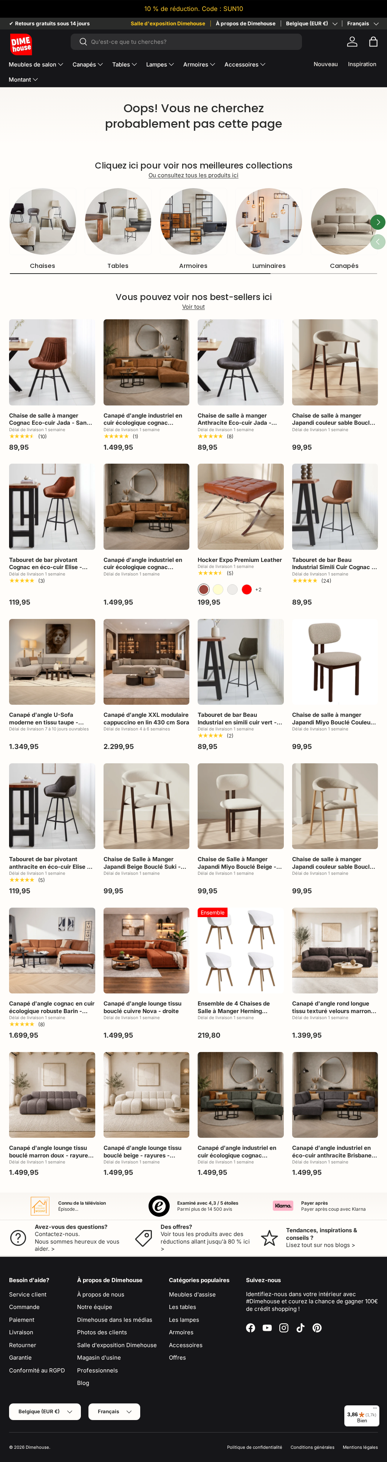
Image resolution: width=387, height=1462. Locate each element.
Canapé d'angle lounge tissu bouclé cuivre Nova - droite (142, 1007)
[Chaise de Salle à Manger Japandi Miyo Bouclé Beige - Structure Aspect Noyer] (241, 806)
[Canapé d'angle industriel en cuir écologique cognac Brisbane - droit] (147, 362)
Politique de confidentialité (254, 1447)
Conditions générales (312, 1447)
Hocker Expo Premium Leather (240, 559)
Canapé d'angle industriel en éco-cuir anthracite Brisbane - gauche (334, 1155)
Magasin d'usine (99, 1357)
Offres (177, 1357)
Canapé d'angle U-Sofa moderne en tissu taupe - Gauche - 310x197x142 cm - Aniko (48, 726)
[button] (373, 41)
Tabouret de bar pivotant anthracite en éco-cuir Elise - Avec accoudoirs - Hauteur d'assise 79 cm (49, 870)
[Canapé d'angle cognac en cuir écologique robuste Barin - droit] (52, 951)
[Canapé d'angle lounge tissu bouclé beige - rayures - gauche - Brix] (147, 1095)
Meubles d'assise (192, 1294)
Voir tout (193, 306)
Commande (24, 1306)
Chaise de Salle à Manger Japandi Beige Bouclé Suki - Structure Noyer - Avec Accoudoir (142, 870)
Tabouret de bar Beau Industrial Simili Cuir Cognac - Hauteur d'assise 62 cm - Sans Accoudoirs (334, 571)
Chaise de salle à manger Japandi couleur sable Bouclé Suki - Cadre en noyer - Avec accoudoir (332, 426)
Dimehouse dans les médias (114, 1319)
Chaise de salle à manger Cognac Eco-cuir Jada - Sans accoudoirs (49, 423)
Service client (27, 1294)
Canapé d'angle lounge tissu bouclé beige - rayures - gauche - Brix (142, 1155)
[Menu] (374, 1409)
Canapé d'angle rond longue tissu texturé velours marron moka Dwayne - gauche (331, 1011)
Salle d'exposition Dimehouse (168, 23)
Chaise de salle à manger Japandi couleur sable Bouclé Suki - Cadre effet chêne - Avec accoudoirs (332, 870)
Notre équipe (94, 1306)
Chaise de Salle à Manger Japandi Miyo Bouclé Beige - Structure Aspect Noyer (237, 866)
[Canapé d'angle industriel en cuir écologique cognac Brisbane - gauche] (147, 507)
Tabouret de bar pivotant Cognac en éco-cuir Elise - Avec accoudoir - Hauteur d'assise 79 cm (45, 571)
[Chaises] (42, 221)
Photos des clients (102, 1332)
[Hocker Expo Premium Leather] (241, 507)
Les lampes (184, 1319)
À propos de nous (100, 1294)
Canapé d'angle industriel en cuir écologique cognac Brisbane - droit (143, 423)
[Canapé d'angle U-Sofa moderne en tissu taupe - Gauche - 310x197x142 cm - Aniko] (52, 662)
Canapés (344, 265)
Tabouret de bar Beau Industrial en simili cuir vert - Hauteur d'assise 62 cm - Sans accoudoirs (240, 726)
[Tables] (118, 221)
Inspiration (362, 64)
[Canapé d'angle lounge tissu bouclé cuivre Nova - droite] (147, 951)
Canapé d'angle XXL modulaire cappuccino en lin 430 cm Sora (146, 718)
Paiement (21, 1319)
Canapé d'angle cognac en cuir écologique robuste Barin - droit (51, 1011)
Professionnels (97, 1370)
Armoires (193, 265)
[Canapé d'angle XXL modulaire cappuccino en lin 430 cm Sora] (147, 662)
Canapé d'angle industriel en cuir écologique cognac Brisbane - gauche (143, 567)
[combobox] (186, 42)
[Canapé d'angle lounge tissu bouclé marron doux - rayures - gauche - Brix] (52, 1095)
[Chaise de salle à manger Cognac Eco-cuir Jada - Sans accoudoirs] (52, 362)
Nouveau (326, 64)
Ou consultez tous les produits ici (193, 175)
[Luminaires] (269, 221)
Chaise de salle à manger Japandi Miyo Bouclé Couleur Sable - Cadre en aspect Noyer (334, 722)
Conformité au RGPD (37, 1370)
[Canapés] (344, 221)
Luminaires (269, 265)
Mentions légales (360, 1447)
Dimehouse (37, 1447)
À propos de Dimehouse (246, 23)
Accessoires (186, 1345)
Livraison (21, 1332)
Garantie (20, 1357)
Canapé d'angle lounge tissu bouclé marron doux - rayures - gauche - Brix (50, 1155)
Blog (83, 1382)
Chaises (42, 265)
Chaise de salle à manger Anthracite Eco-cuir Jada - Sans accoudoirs (234, 423)
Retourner (22, 1345)
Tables (117, 265)
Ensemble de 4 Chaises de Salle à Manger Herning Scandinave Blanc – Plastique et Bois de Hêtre (238, 1014)
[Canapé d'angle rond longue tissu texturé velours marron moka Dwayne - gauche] (335, 951)
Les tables (182, 1306)
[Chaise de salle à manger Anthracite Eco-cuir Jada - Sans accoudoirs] (241, 362)
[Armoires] (193, 221)
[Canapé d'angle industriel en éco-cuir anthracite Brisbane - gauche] (335, 1095)
